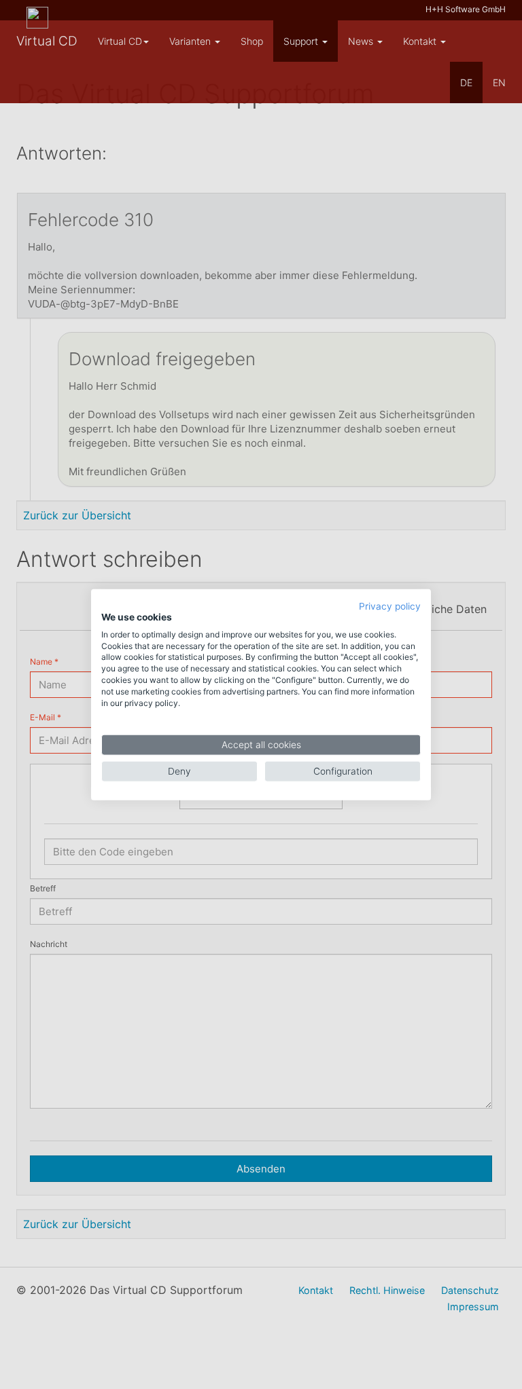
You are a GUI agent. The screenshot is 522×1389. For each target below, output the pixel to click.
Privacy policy (390, 606)
